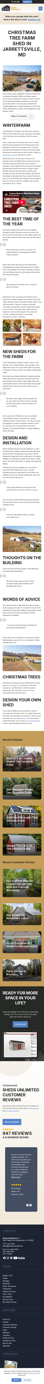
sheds (14, 718)
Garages (6, 1285)
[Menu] (40, 9)
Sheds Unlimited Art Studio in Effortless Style (21, 945)
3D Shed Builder (32, 721)
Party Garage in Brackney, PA (16, 973)
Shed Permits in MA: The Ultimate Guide (21, 819)
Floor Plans (7, 1298)
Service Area (8, 1303)
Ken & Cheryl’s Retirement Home (17, 917)
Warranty (6, 1350)
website (24, 690)
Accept (16, 1380)
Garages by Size (9, 1344)
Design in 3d (20, 1024)
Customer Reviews (10, 1328)
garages (23, 718)
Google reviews (33, 1108)
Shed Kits (6, 1287)
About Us (6, 1323)
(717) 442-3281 (9, 1248)
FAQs (5, 1334)
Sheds (5, 1282)
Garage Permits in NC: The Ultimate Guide (20, 847)
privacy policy (33, 1373)
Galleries (6, 1336)
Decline (27, 1380)
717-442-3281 (15, 2)
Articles (5, 1326)
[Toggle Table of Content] (30, 116)
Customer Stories (9, 1331)
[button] (15, 1188)
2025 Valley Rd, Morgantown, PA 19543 (18, 1244)
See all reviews (12, 1122)
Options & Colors (9, 1295)
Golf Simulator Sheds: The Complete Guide (19, 791)
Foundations (7, 1301)
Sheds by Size (8, 1342)
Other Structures (9, 1290)
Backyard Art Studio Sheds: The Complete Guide (19, 761)
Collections (7, 1293)
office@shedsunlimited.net (13, 1250)
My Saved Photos (9, 1306)
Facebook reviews (12, 1111)
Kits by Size (7, 1347)
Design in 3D (27, 2)
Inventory (6, 1339)
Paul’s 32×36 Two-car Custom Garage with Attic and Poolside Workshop (19, 885)
